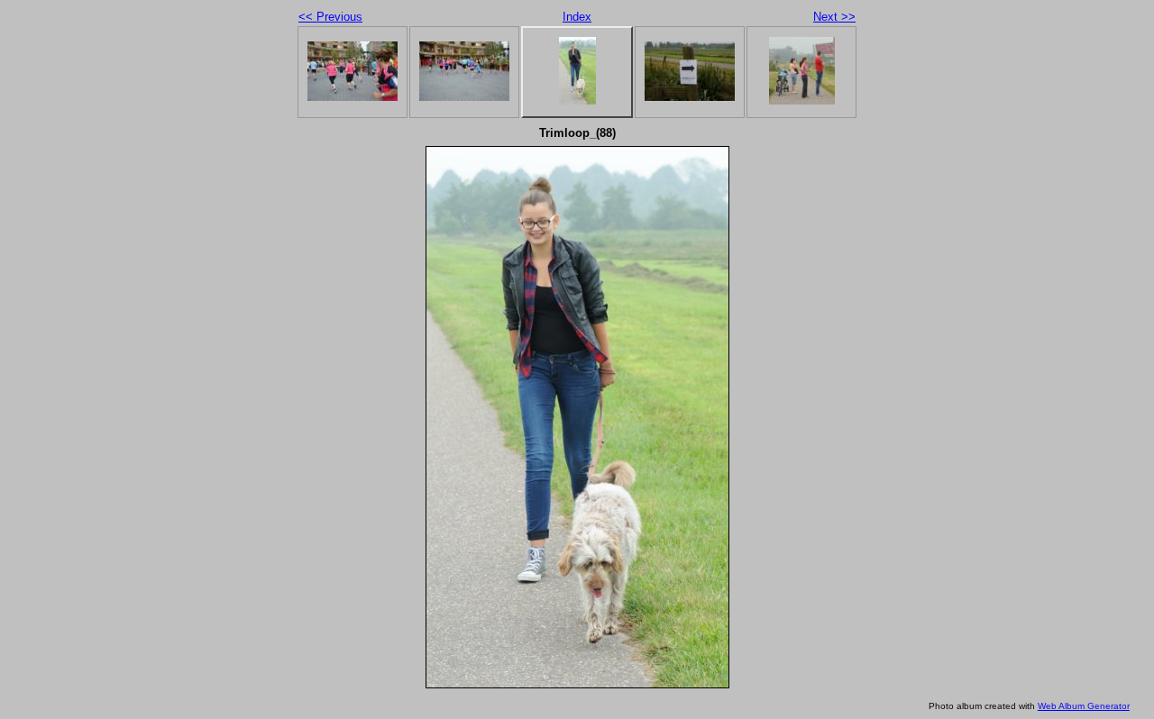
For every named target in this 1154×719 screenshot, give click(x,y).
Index (577, 16)
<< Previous (330, 16)
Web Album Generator (1084, 706)
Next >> (834, 16)
